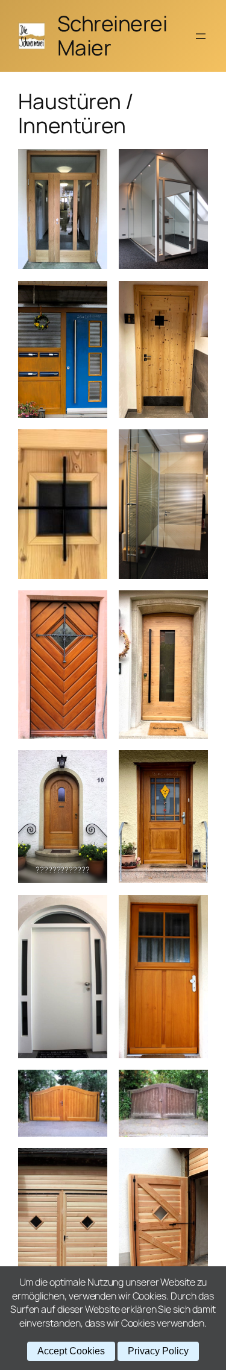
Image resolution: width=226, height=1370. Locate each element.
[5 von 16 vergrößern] (92, 445)
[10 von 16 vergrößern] (192, 766)
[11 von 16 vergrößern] (92, 910)
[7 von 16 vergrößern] (92, 606)
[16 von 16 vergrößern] (192, 1164)
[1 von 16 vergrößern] (92, 165)
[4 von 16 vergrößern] (192, 297)
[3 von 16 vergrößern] (92, 297)
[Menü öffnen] (200, 36)
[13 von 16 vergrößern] (92, 1085)
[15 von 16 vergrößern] (92, 1164)
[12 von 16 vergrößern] (192, 910)
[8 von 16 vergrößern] (192, 606)
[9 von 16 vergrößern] (92, 766)
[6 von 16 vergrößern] (192, 445)
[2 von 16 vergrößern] (192, 165)
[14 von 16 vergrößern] (192, 1085)
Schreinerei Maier (112, 35)
